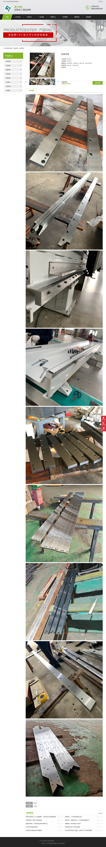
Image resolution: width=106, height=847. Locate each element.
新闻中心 (53, 17)
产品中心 (29, 17)
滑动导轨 (8, 65)
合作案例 (65, 17)
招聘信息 (77, 17)
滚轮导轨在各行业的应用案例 (72, 827)
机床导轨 (21, 48)
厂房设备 (41, 17)
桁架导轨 (8, 78)
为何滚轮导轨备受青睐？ (32, 827)
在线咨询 (98, 83)
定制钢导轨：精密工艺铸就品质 (34, 820)
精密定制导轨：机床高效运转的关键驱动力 (37, 823)
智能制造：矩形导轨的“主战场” (73, 823)
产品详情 (31, 90)
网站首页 (15, 48)
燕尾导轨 (8, 69)
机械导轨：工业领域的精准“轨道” (73, 816)
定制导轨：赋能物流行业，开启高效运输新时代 (77, 820)
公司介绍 (17, 17)
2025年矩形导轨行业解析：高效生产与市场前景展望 (78, 830)
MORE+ (101, 813)
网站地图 (101, 1)
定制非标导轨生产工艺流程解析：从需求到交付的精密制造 (41, 816)
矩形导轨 (8, 61)
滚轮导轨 (8, 74)
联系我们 (88, 17)
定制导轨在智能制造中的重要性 (34, 830)
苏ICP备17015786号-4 (61, 841)
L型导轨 (8, 82)
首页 (7, 17)
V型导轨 (8, 90)
